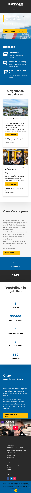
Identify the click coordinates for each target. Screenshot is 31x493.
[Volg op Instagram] (14, 478)
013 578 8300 (11, 452)
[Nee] (29, 487)
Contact (9, 469)
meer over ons (11, 252)
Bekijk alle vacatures (15, 31)
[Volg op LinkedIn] (11, 478)
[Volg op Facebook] (8, 478)
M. (7, 450)
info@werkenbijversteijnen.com (17, 450)
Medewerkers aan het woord (14, 466)
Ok (16, 490)
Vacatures (9, 467)
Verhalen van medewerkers (11, 415)
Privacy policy (10, 457)
